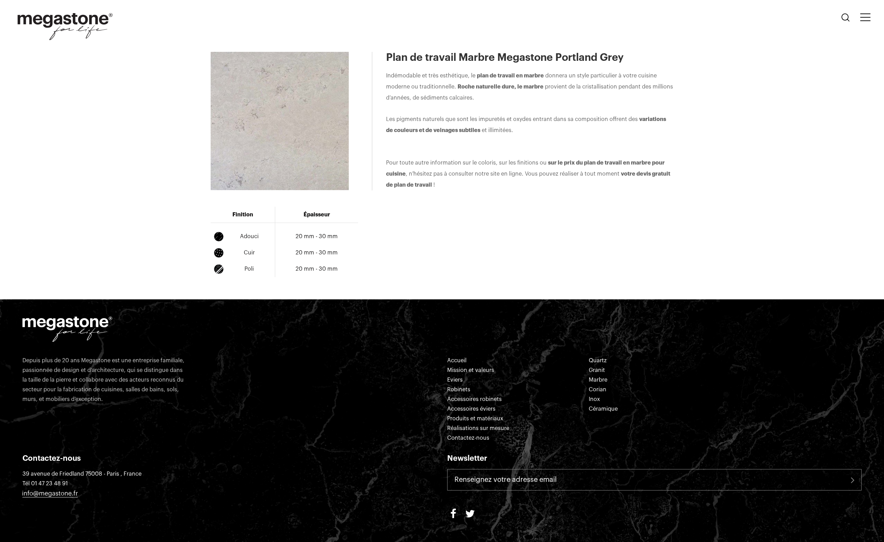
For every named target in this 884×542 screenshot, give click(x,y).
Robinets (458, 389)
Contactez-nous (468, 438)
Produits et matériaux (475, 418)
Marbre (598, 380)
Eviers (455, 380)
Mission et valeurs (470, 370)
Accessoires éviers (471, 409)
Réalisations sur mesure (478, 428)
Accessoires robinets (474, 399)
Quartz (598, 360)
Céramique (603, 409)
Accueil (457, 360)
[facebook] (453, 513)
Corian (597, 389)
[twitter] (470, 513)
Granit (597, 370)
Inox (594, 399)
